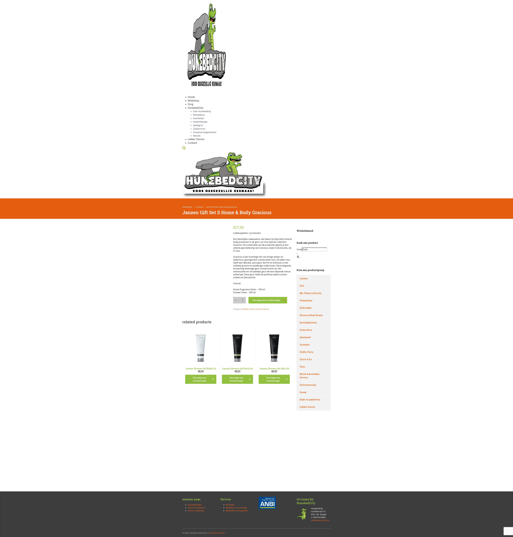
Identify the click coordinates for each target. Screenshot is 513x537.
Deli (302, 285)
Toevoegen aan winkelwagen (266, 300)
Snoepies (305, 344)
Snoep (303, 392)
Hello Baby (306, 307)
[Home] (224, 174)
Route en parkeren (196, 507)
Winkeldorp (199, 114)
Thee (302, 366)
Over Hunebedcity (202, 111)
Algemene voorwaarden (237, 510)
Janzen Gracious (262, 309)
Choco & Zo (306, 359)
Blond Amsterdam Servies (309, 376)
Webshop (193, 100)
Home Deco (306, 329)
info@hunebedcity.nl (320, 520)
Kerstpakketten (308, 322)
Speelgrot (198, 125)
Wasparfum (306, 300)
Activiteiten (198, 118)
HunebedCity (195, 107)
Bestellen (230, 504)
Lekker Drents (196, 139)
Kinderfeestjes (200, 121)
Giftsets (245, 309)
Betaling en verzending (236, 507)
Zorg (190, 104)
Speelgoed (305, 337)
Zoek (299, 249)
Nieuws (197, 135)
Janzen (252, 309)
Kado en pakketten (310, 399)
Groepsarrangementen (204, 132)
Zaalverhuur (199, 128)
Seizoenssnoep (308, 384)
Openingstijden (195, 504)
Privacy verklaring (196, 510)
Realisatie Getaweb (217, 533)
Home (191, 97)
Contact (192, 143)
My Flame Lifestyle (310, 293)
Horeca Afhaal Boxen (311, 315)
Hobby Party (307, 352)
